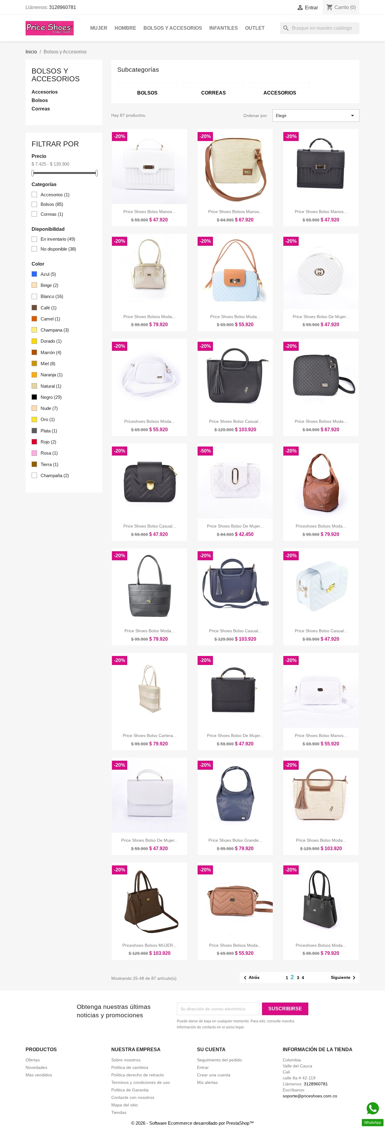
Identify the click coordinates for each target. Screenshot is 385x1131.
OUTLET (255, 28)
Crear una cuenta (213, 1074)
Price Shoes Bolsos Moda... (149, 316)
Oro (48, 419)
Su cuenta (211, 1049)
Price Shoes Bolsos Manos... (235, 211)
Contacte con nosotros (132, 1097)
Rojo (48, 441)
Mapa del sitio (124, 1104)
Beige (49, 285)
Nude (49, 408)
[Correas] (213, 85)
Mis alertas (207, 1082)
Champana (55, 329)
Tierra (49, 464)
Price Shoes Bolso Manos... (149, 211)
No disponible (58, 248)
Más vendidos (39, 1074)
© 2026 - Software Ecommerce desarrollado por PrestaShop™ (192, 1123)
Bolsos (40, 100)
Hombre (125, 28)
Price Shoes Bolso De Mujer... (321, 316)
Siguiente (344, 977)
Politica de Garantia (130, 1089)
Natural (51, 386)
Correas (41, 108)
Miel (48, 363)
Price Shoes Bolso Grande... (235, 840)
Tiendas (118, 1112)
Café (49, 307)
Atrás (251, 977)
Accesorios (45, 92)
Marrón (51, 352)
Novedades (36, 1067)
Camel (50, 318)
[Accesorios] (280, 85)
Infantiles (223, 28)
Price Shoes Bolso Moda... (235, 316)
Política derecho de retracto (137, 1074)
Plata (49, 430)
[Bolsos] (147, 85)
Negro (51, 397)
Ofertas (33, 1059)
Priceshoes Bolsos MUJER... (149, 945)
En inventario (58, 239)
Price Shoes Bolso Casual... (235, 421)
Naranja (52, 374)
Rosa (49, 453)
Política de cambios (129, 1067)
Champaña (55, 475)
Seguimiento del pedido (219, 1059)
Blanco (52, 296)
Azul (48, 274)
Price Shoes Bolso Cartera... (150, 735)
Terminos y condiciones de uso (140, 1082)
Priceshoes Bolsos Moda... (149, 421)
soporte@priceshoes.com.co (310, 1095)
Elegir (316, 115)
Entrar (203, 1067)
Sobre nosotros (125, 1059)
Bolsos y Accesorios (172, 28)
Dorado (51, 341)
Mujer (98, 28)
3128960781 (62, 7)
